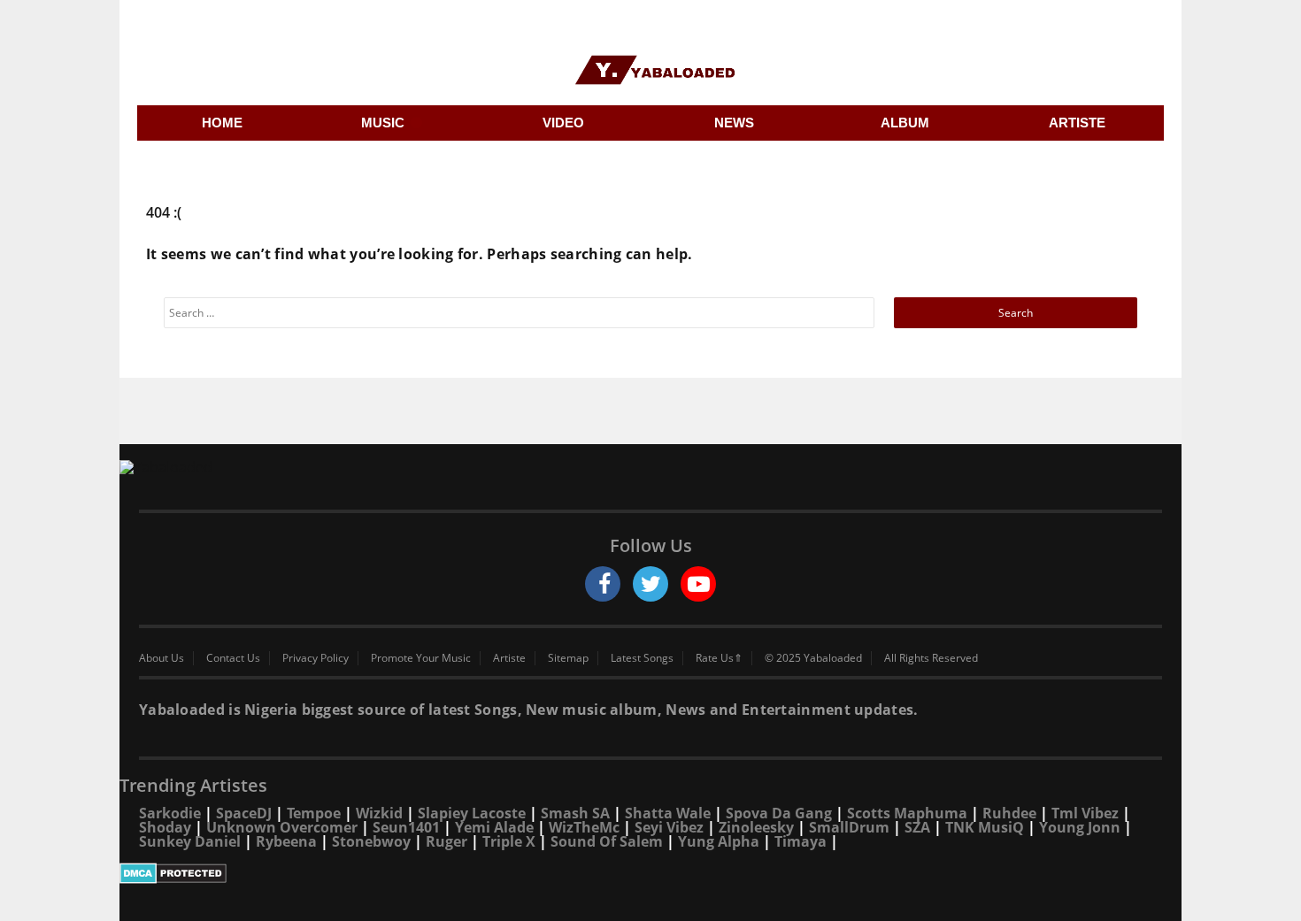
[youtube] (698, 584)
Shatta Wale (668, 813)
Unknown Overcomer (282, 827)
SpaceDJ (244, 813)
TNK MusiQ (984, 827)
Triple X (508, 841)
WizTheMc (584, 827)
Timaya (800, 841)
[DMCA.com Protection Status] (650, 873)
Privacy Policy (315, 658)
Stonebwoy (371, 841)
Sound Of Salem (606, 841)
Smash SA (575, 813)
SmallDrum (849, 827)
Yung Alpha (718, 841)
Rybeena (286, 841)
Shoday (165, 827)
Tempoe (314, 813)
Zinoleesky (756, 827)
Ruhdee (1009, 813)
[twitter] (650, 584)
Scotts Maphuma (907, 813)
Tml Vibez (1085, 813)
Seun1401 (406, 827)
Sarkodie (170, 813)
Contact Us (233, 658)
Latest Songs (642, 658)
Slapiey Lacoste (472, 813)
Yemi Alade (494, 827)
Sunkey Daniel (190, 841)
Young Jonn (1079, 827)
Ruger (446, 841)
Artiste (509, 658)
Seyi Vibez (669, 827)
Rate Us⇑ (719, 658)
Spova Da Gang (779, 813)
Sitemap (568, 658)
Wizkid (379, 813)
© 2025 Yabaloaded (813, 658)
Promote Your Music (421, 658)
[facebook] (602, 584)
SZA (917, 827)
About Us (161, 658)
